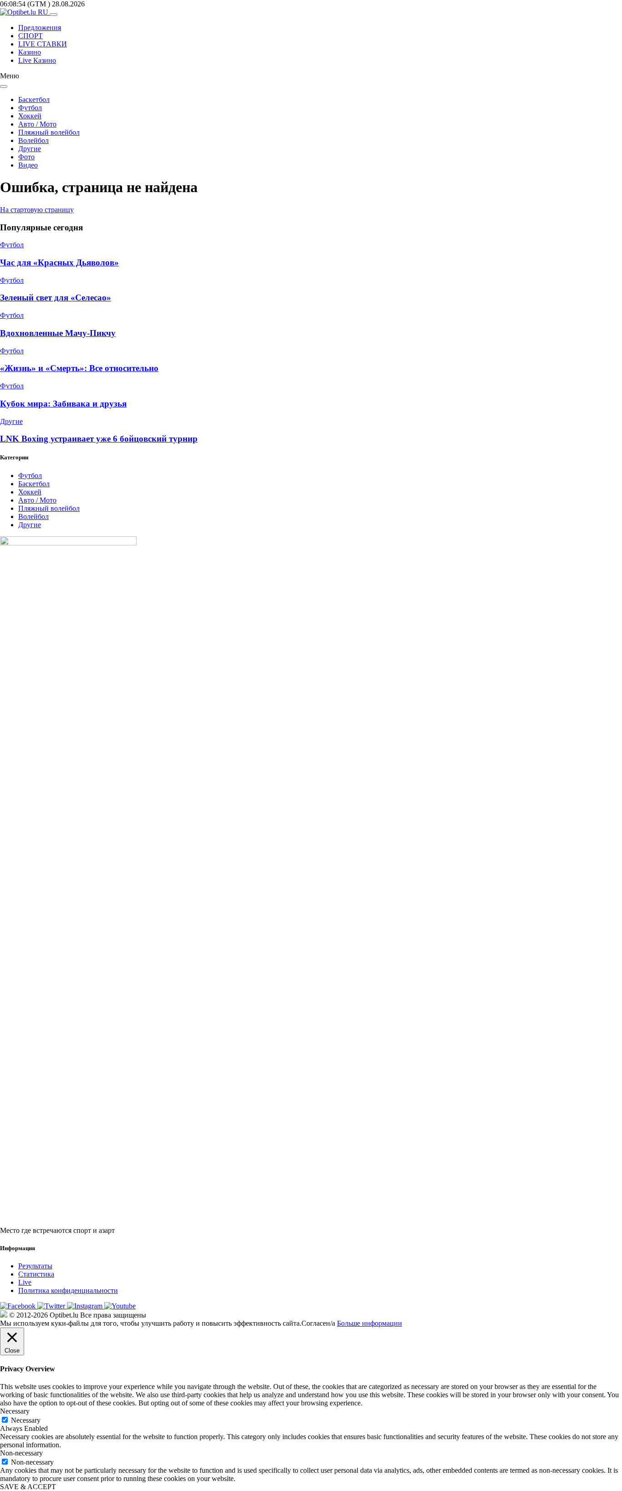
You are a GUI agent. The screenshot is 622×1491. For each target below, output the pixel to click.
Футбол (30, 108)
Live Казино (37, 60)
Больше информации (369, 1323)
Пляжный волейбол (49, 132)
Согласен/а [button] (318, 1323)
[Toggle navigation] (53, 14)
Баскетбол (34, 99)
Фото (26, 157)
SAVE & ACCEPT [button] (28, 1487)
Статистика (36, 1274)
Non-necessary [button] (21, 1453)
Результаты (35, 1266)
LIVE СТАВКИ (42, 44)
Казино (29, 52)
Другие (29, 149)
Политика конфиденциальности (68, 1290)
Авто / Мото (37, 124)
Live (24, 1282)
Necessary (26, 1420)
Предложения (39, 27)
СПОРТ (30, 36)
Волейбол (33, 140)
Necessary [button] (15, 1411)
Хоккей (29, 116)
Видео (28, 165)
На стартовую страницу (37, 210)
